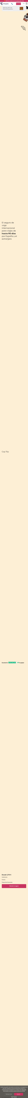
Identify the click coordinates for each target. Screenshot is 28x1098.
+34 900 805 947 (12, 3)
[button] (24, 3)
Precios (3, 879)
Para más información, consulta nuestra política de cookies (14, 1090)
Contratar (18, 4)
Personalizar (14, 1097)
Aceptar (18, 1094)
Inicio (6, 4)
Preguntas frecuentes (7, 882)
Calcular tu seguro (14, 886)
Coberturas (4, 877)
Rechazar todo (9, 1094)
